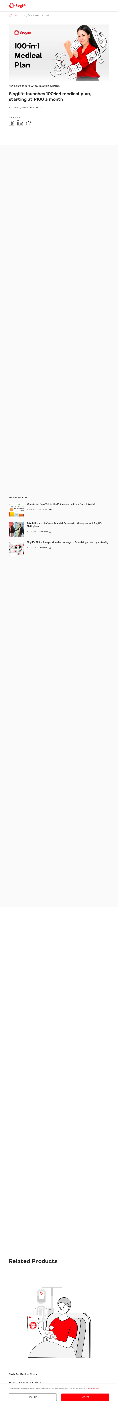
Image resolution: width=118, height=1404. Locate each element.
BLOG (17, 15)
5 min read (24, 107)
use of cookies (94, 1388)
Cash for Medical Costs (23, 1374)
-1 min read (38, 548)
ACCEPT (85, 1397)
